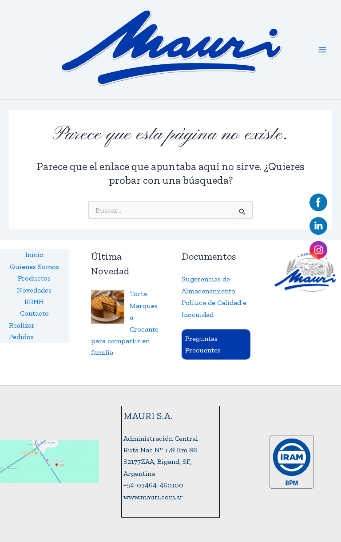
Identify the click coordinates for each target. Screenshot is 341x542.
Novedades (34, 290)
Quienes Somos (34, 266)
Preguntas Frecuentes (203, 344)
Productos (34, 278)
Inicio (34, 254)
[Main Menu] (322, 49)
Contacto (34, 313)
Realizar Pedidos (22, 331)
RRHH (34, 301)
